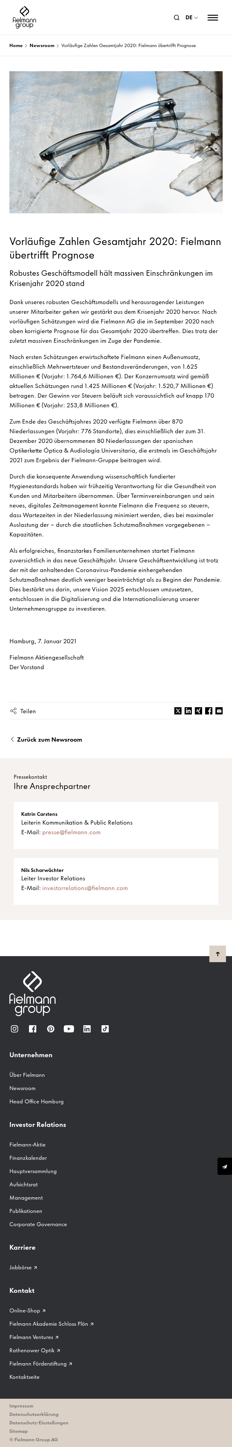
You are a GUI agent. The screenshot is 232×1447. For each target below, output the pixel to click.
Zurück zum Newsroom (48, 739)
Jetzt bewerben (225, 1166)
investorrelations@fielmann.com (85, 888)
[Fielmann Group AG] (24, 17)
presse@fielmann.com (71, 832)
